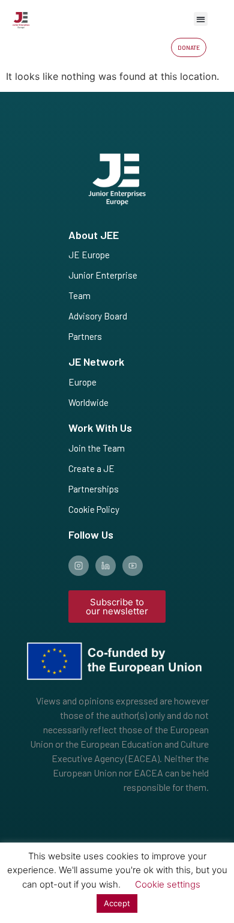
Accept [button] (117, 903)
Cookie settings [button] (167, 884)
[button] (201, 19)
